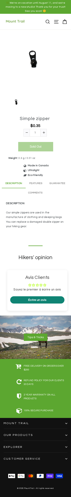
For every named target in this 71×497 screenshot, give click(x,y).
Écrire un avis (37, 299)
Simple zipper (35, 118)
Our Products (18, 435)
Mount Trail (16, 423)
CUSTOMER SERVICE (22, 458)
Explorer (13, 447)
